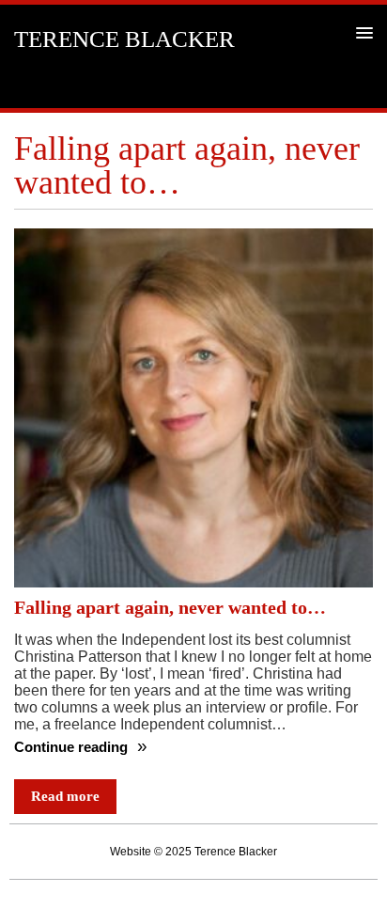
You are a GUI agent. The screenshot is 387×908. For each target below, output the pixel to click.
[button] (361, 32)
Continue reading (73, 747)
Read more (65, 796)
